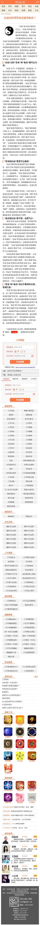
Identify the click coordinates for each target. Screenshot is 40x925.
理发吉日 (29, 516)
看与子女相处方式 (11, 566)
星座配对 (8, 737)
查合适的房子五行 (29, 578)
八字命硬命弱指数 (29, 473)
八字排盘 (11, 411)
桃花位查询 (29, 605)
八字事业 (11, 435)
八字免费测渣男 (29, 652)
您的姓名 (10, 347)
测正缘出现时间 (29, 494)
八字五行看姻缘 (11, 648)
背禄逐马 (5, 692)
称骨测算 (8, 761)
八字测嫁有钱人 (11, 619)
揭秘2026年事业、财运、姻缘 (23, 807)
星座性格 (32, 737)
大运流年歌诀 (7, 704)
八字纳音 (11, 477)
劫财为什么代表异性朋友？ (11, 695)
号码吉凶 (29, 469)
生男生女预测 (29, 465)
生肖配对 (32, 749)
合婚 (36, 6)
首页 (2, 14)
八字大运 (11, 423)
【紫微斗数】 (6, 819)
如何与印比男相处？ (15, 371)
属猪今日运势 (29, 547)
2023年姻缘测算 (11, 627)
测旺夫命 (11, 656)
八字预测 (29, 427)
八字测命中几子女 (11, 574)
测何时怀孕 (29, 498)
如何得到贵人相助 (29, 574)
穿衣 (10, 6)
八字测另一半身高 (11, 644)
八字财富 (29, 435)
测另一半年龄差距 (29, 636)
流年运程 (8, 749)
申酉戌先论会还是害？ (10, 689)
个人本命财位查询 (29, 667)
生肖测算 (20, 749)
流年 (23, 6)
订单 (37, 2)
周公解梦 (32, 725)
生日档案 (32, 761)
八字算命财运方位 (11, 671)
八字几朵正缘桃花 (29, 601)
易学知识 (8, 14)
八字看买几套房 (29, 557)
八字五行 (11, 448)
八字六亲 (11, 440)
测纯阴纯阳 (29, 502)
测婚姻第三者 (11, 652)
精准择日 (11, 516)
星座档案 (20, 737)
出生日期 (10, 356)
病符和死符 (6, 698)
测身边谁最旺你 (11, 570)
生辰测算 (8, 725)
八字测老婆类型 (29, 627)
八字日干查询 (11, 578)
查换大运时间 (29, 489)
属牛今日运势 (29, 526)
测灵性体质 (11, 506)
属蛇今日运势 (29, 535)
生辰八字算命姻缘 (11, 605)
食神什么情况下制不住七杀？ (12, 708)
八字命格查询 (11, 586)
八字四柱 (29, 444)
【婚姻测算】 (6, 815)
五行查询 (29, 561)
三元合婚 (11, 481)
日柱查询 (11, 444)
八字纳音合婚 (29, 477)
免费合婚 (29, 415)
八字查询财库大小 (11, 667)
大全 (36, 10)
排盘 (3, 6)
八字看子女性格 (11, 582)
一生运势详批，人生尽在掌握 (21, 819)
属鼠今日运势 (11, 526)
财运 (30, 6)
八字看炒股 (29, 485)
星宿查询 (11, 456)
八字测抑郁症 (29, 582)
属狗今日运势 (11, 547)
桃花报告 (20, 802)
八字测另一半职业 (29, 644)
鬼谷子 (11, 485)
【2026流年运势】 (8, 807)
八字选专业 (11, 557)
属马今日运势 (11, 539)
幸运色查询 (29, 570)
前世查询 (11, 561)
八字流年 (29, 423)
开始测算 (20, 362)
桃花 (16, 10)
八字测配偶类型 (11, 623)
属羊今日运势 (29, 539)
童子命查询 (29, 419)
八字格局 (5, 679)
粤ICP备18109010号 (20, 919)
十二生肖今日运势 (11, 489)
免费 (23, 10)
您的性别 (10, 351)
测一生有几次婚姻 (11, 632)
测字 (11, 469)
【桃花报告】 (6, 823)
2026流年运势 (8, 790)
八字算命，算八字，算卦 (19, 828)
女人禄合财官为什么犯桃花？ (12, 701)
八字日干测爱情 (29, 623)
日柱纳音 (29, 448)
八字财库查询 (29, 671)
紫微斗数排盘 (29, 411)
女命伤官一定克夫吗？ (10, 682)
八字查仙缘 (29, 566)
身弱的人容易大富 (14, 375)
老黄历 (11, 415)
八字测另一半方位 (29, 640)
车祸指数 (11, 502)
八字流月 (11, 427)
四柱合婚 (29, 481)
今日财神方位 (11, 465)
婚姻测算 (32, 790)
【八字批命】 (6, 828)
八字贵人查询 (29, 591)
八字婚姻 (29, 431)
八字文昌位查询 (11, 591)
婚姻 (16, 6)
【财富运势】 (6, 811)
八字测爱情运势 (11, 640)
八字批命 (11, 431)
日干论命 (20, 761)
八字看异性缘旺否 (11, 609)
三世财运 (20, 725)
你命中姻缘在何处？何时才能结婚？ (23, 815)
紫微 (3, 10)
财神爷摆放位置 (29, 460)
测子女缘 (11, 498)
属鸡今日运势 (29, 543)
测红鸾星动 (11, 494)
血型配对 (8, 773)
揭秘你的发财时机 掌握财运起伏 (21, 811)
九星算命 (11, 452)
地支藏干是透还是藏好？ (11, 686)
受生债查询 (11, 419)
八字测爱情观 (29, 619)
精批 (30, 10)
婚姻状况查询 (29, 648)
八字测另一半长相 (11, 636)
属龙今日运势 (11, 535)
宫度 (11, 460)
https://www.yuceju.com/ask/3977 (25, 367)
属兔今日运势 (29, 531)
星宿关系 (29, 456)
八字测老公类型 (29, 632)
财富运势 (20, 790)
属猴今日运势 (11, 543)
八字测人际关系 (29, 586)
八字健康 (29, 440)
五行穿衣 (29, 452)
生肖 (10, 10)
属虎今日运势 (11, 531)
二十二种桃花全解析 (18, 823)
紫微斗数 (8, 802)
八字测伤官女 (11, 601)
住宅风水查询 (11, 473)
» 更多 (35, 677)
